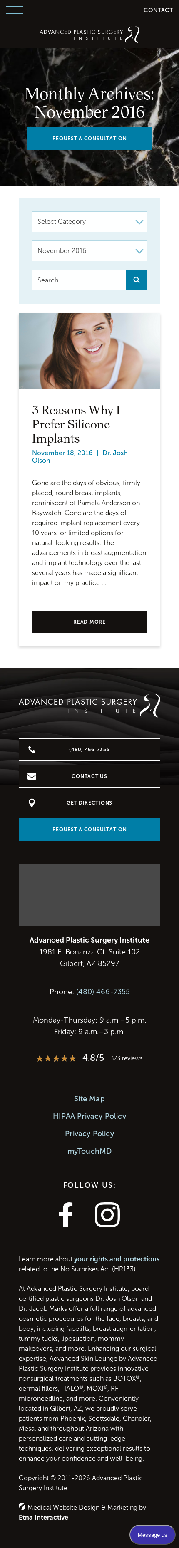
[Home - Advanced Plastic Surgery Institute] (89, 34)
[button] (14, 10)
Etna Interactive (43, 1517)
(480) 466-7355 (103, 992)
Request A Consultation (89, 138)
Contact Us (89, 776)
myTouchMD (89, 1151)
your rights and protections (116, 1259)
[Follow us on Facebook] (65, 1224)
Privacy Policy (89, 1133)
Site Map (89, 1099)
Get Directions (89, 803)
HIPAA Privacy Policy (89, 1116)
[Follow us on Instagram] (107, 1224)
